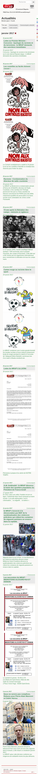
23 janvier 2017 (19, 312)
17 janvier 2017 (19, 491)
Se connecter (7, 772)
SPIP (32, 772)
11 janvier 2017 (19, 537)
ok (33, 2)
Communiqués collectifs (27, 25)
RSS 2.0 (11, 770)
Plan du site (6, 770)
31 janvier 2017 (18, 47)
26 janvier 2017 (19, 187)
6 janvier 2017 (19, 724)
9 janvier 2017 (19, 629)
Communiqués (13, 25)
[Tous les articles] (15, 33)
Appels (5, 27)
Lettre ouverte (13, 27)
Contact (24, 770)
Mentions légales (17, 770)
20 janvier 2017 (19, 420)
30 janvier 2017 (19, 116)
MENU (32, 7)
